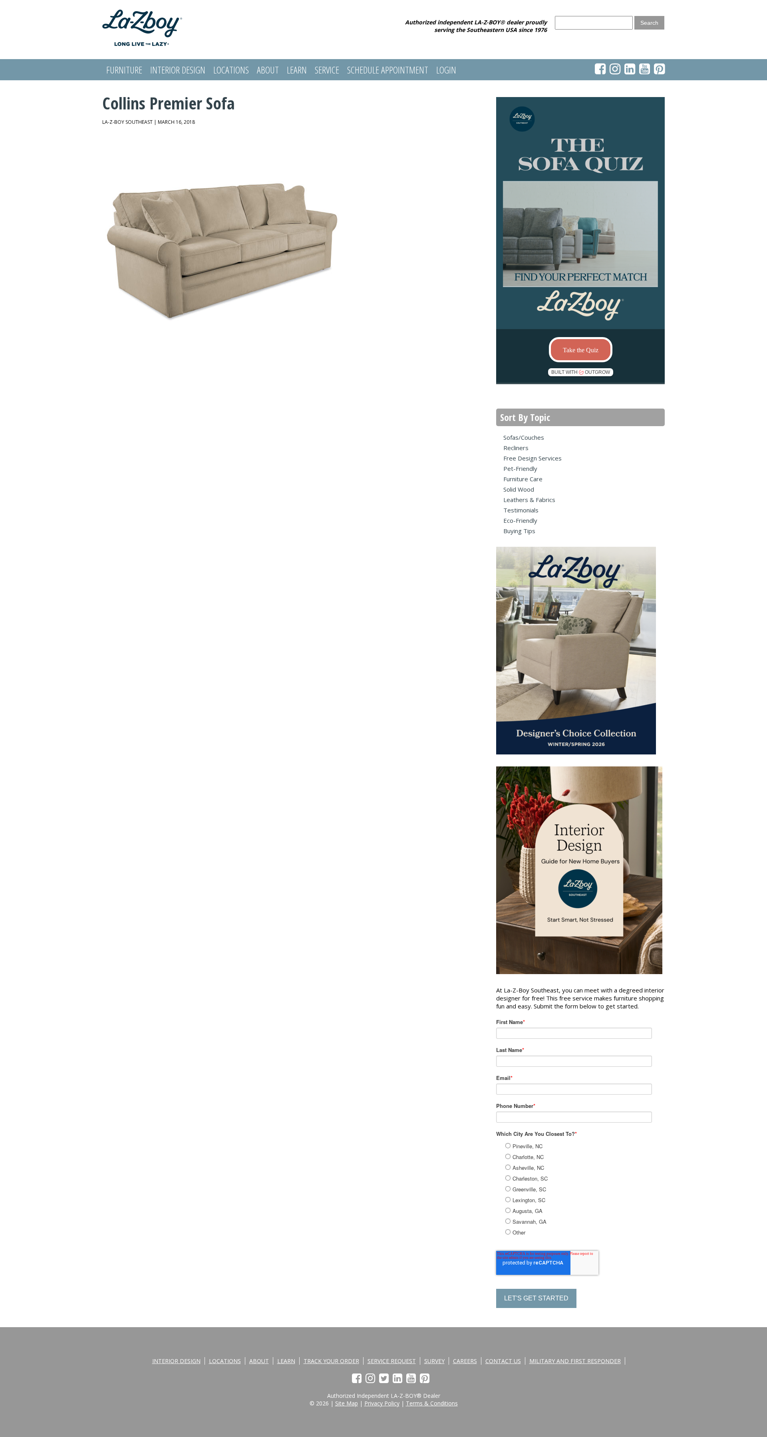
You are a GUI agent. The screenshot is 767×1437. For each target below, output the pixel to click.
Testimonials (520, 510)
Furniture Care (522, 479)
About (268, 69)
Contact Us (503, 1361)
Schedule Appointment (387, 69)
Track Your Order (331, 1361)
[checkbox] (588, 1188)
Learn (297, 69)
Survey (434, 1361)
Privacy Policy (381, 1403)
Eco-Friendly (520, 520)
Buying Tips (519, 531)
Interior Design (177, 69)
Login (446, 69)
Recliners (516, 448)
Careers (465, 1361)
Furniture (124, 69)
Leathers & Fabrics (529, 500)
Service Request (392, 1361)
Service (327, 69)
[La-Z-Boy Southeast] (142, 43)
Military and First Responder (575, 1361)
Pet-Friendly (520, 468)
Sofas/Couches (523, 437)
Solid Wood (518, 489)
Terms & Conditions (432, 1403)
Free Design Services (532, 458)
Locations (231, 69)
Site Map (346, 1403)
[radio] (589, 1146)
